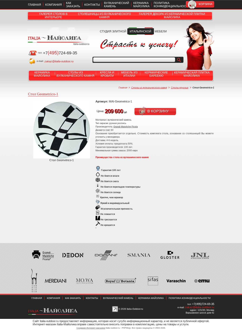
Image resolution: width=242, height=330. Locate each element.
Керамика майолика (141, 4)
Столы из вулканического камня (75, 74)
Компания (53, 4)
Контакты (92, 4)
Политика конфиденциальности (172, 4)
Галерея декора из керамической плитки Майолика (172, 15)
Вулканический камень (118, 298)
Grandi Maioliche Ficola (125, 126)
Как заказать (73, 4)
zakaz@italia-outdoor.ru (59, 61)
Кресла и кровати (107, 74)
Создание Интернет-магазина (91, 328)
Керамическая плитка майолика (191, 74)
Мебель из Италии (129, 74)
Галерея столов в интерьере (53, 15)
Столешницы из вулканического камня (104, 15)
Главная (34, 4)
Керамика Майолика (42, 74)
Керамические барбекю (156, 74)
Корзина (205, 4)
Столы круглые (179, 87)
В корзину (158, 111)
